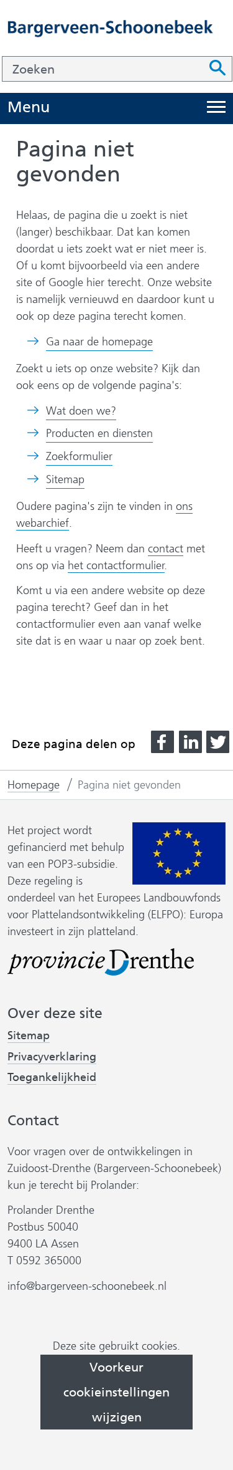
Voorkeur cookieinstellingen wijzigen (116, 1392)
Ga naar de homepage (99, 341)
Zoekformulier (79, 456)
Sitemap (65, 479)
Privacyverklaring (51, 1057)
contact (165, 548)
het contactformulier (116, 565)
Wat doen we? (81, 411)
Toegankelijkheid (51, 1077)
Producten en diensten (99, 433)
